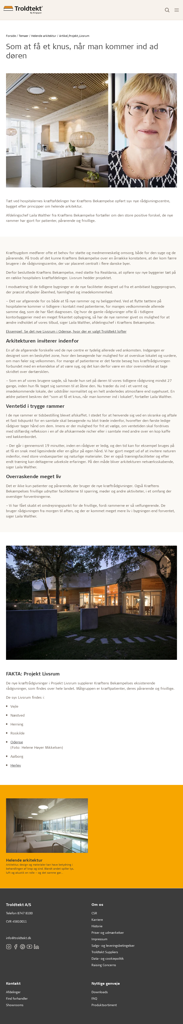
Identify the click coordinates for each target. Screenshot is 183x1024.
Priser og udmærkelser (108, 932)
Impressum (99, 939)
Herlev (15, 765)
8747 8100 (25, 913)
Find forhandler (17, 998)
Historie (97, 926)
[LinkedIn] (36, 946)
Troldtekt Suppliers (105, 952)
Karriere (97, 919)
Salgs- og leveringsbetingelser (113, 945)
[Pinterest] (22, 946)
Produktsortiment (104, 1005)
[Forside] (23, 10)
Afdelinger (13, 992)
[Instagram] (8, 946)
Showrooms (14, 1005)
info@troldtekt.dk (18, 938)
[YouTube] (29, 946)
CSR (94, 913)
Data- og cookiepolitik (108, 958)
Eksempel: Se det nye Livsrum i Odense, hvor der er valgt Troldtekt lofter (66, 331)
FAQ (94, 998)
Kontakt (13, 983)
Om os (97, 904)
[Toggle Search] (167, 10)
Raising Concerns (104, 965)
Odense (16, 742)
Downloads (100, 992)
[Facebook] (15, 946)
